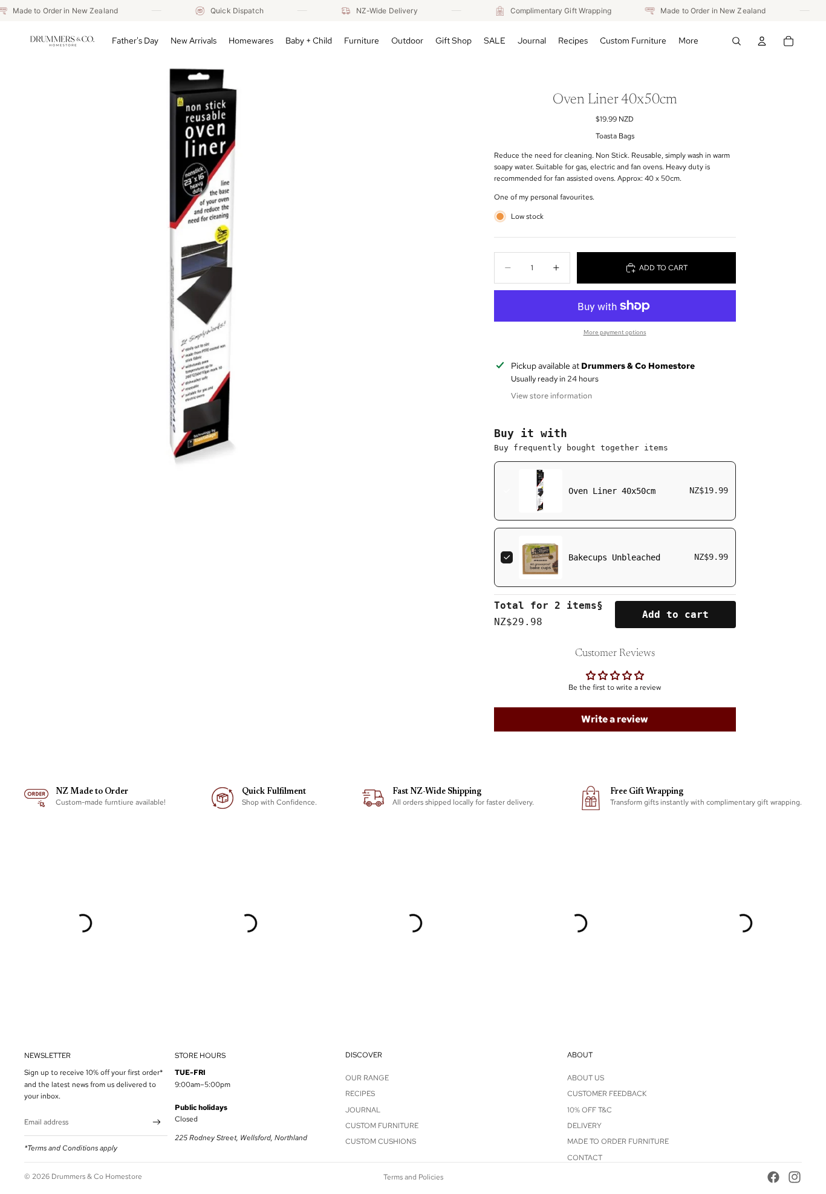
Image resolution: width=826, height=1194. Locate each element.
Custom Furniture (381, 1126)
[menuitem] (688, 41)
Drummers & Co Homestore (96, 1176)
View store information (551, 396)
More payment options (615, 332)
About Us (585, 1078)
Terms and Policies (413, 1177)
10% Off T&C (589, 1109)
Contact (584, 1158)
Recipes (360, 1093)
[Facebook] (773, 1177)
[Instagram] (794, 1177)
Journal (362, 1109)
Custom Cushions (380, 1141)
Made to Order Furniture (618, 1141)
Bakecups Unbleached (614, 557)
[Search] (736, 41)
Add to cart (675, 614)
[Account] (762, 41)
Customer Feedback (606, 1093)
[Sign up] (156, 1122)
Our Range (367, 1078)
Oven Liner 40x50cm (611, 491)
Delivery (584, 1126)
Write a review (614, 719)
